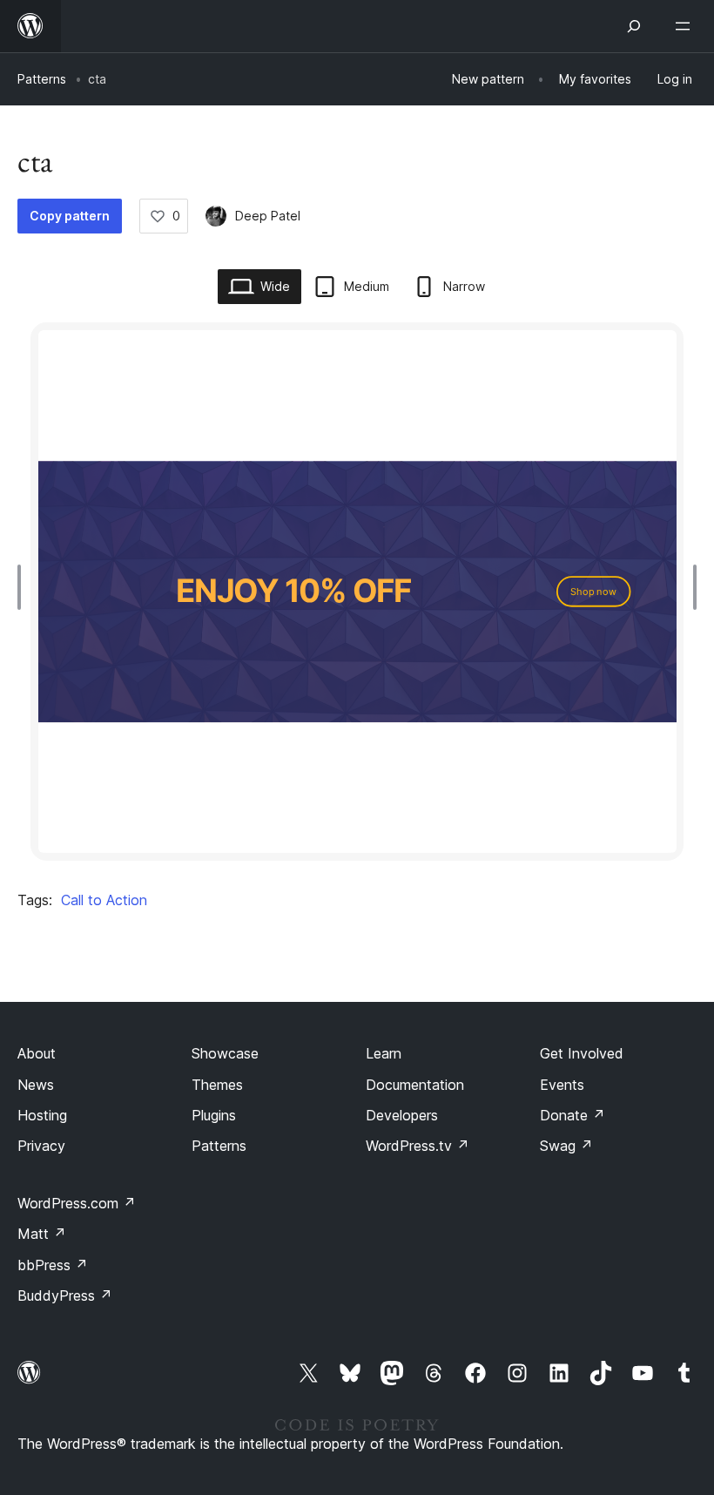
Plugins (214, 1115)
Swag (566, 1145)
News (35, 1084)
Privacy (41, 1145)
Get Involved (581, 1053)
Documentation (415, 1084)
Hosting (42, 1115)
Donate (572, 1115)
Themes (217, 1084)
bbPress (52, 1265)
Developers (402, 1115)
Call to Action (104, 900)
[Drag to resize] (23, 587)
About (36, 1053)
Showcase (225, 1053)
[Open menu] (686, 26)
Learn (383, 1053)
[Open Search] (634, 26)
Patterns (41, 78)
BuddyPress (64, 1295)
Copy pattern (70, 215)
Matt (41, 1233)
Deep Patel (267, 215)
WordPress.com (76, 1203)
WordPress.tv (417, 1145)
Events (562, 1084)
